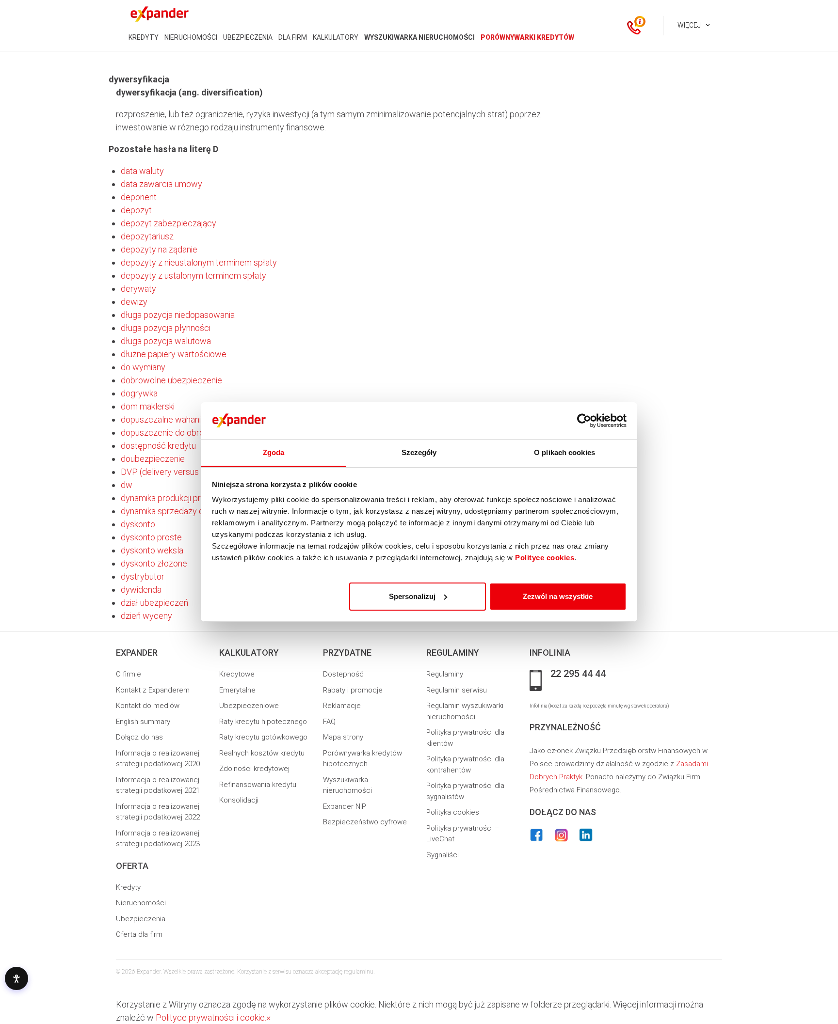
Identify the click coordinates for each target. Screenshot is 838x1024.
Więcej (689, 25)
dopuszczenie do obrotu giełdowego (189, 432)
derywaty (138, 289)
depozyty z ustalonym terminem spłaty (193, 275)
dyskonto (138, 524)
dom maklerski (148, 406)
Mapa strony (343, 737)
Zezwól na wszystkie (558, 596)
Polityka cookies (452, 812)
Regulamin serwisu (456, 690)
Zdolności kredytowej (254, 768)
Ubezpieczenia (140, 918)
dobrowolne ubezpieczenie (171, 380)
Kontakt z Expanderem (153, 690)
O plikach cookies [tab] (564, 452)
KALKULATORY (335, 37)
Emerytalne (237, 690)
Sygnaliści (442, 855)
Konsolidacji (238, 800)
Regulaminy (444, 674)
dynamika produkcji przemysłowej (183, 498)
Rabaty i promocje (353, 690)
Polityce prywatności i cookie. (211, 1017)
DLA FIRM (292, 37)
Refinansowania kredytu (257, 784)
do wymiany (143, 367)
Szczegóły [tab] (419, 452)
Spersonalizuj (412, 596)
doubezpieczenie (153, 459)
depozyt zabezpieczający (168, 223)
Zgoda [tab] (274, 452)
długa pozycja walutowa (166, 341)
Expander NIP (344, 806)
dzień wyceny (146, 616)
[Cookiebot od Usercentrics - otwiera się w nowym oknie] (584, 420)
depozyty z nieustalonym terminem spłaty (199, 262)
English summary (143, 721)
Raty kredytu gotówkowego (263, 737)
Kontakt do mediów (147, 705)
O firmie (128, 674)
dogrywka (139, 393)
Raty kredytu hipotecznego (263, 721)
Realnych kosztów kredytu (262, 753)
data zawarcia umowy (161, 184)
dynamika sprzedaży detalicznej (180, 511)
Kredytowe (237, 674)
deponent (139, 197)
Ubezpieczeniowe (249, 705)
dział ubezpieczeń (154, 603)
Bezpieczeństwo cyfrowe (365, 822)
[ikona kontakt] (634, 25)
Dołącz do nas (139, 737)
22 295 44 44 (578, 674)
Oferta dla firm (139, 934)
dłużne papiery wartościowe (173, 354)
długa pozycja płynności (165, 328)
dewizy (134, 302)
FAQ (329, 721)
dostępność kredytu (158, 446)
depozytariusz (147, 236)
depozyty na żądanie (159, 249)
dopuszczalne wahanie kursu (174, 419)
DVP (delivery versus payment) (179, 472)
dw (126, 485)
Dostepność (343, 674)
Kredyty (128, 887)
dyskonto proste (151, 537)
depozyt (136, 210)
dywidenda (141, 589)
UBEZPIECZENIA (248, 37)
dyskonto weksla (152, 550)
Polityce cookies (544, 557)
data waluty (142, 171)
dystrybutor (142, 576)
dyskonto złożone (154, 563)
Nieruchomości (141, 902)
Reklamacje (342, 705)
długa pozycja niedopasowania (178, 315)
